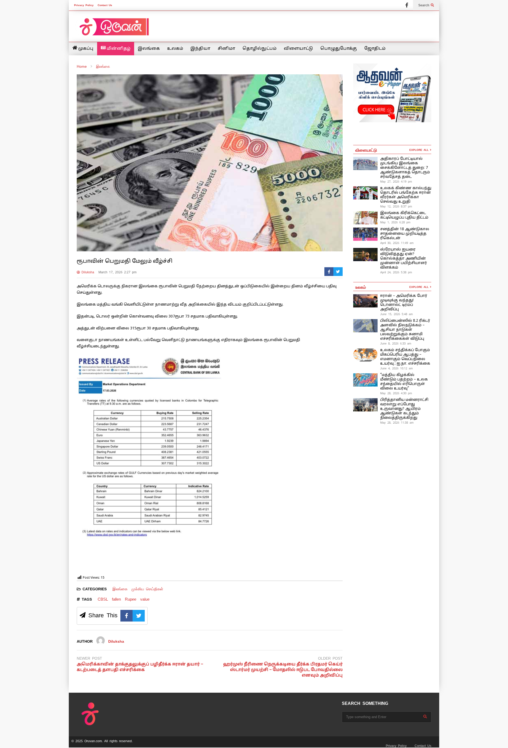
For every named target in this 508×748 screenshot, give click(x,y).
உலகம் (175, 48)
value (144, 599)
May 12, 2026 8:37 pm (396, 206)
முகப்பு (85, 48)
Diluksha (87, 272)
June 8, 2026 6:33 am (395, 343)
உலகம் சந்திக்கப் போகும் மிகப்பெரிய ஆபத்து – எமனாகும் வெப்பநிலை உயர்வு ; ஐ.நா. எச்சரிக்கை (405, 357)
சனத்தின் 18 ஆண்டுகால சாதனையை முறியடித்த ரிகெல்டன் (404, 234)
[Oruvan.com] (113, 30)
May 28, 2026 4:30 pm (396, 393)
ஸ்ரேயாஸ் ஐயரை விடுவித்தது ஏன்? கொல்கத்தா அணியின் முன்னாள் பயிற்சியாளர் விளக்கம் (403, 258)
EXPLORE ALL (419, 150)
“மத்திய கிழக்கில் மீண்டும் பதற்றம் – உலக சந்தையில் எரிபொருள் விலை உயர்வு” (404, 382)
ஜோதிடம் (374, 48)
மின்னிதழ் (118, 48)
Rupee (130, 599)
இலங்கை (149, 48)
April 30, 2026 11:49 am (397, 243)
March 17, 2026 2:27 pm (117, 272)
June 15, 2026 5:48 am (396, 314)
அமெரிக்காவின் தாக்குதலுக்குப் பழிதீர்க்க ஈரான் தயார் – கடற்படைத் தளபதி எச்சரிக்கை (140, 667)
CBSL (103, 599)
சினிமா (226, 48)
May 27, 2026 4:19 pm (396, 181)
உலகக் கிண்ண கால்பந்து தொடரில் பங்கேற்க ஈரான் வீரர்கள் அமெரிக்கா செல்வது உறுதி (405, 195)
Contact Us (105, 5)
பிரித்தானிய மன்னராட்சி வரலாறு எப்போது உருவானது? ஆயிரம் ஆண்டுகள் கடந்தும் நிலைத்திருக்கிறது (404, 409)
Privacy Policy (84, 5)
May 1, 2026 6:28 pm (395, 222)
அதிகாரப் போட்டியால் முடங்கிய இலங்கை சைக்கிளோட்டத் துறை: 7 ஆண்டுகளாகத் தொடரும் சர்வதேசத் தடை (405, 168)
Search (424, 5)
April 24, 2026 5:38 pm (396, 272)
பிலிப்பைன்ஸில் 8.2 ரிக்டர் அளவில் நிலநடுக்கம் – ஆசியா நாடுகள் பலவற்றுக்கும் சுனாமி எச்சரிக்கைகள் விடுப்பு (405, 330)
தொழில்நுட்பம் (259, 48)
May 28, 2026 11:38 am (397, 422)
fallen (116, 599)
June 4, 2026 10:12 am (396, 368)
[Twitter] (338, 271)
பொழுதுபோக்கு (338, 48)
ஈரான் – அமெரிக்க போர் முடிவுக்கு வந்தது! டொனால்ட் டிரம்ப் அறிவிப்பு (403, 303)
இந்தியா (200, 48)
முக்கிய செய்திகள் (147, 588)
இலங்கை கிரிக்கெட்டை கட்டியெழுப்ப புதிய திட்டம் (404, 215)
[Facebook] (406, 5)
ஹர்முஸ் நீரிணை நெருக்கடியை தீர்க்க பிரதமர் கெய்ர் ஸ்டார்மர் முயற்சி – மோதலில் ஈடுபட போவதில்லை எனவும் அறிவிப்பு (283, 670)
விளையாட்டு (298, 48)
